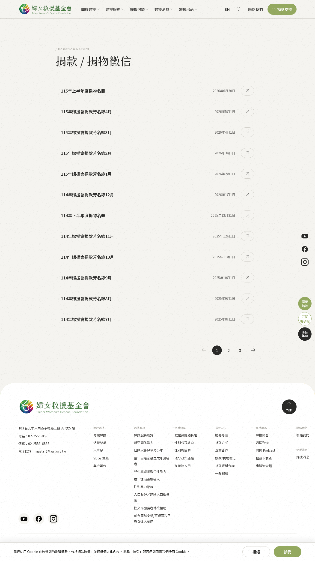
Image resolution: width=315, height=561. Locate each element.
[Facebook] (304, 249)
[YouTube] (304, 236)
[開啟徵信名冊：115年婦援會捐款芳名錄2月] (247, 153)
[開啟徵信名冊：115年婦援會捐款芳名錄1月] (247, 174)
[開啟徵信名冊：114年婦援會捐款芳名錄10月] (247, 257)
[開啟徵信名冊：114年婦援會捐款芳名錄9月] (247, 277)
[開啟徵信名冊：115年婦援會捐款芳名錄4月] (247, 111)
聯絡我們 (255, 9)
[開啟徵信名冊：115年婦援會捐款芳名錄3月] (247, 132)
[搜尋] (239, 9)
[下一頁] (253, 350)
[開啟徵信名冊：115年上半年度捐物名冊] (247, 91)
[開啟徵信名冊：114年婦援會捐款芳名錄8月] (247, 298)
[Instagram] (304, 261)
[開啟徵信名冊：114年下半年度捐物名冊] (247, 215)
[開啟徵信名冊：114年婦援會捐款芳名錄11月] (247, 236)
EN (227, 9)
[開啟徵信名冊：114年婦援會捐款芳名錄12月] (247, 194)
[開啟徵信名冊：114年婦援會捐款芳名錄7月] (247, 319)
